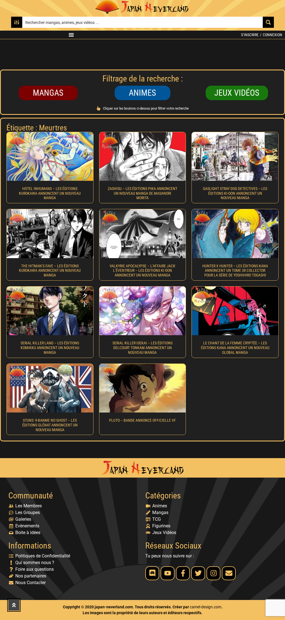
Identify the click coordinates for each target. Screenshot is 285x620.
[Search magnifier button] (268, 22)
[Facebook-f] (183, 573)
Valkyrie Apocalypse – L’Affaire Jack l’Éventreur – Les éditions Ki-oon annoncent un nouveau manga (142, 271)
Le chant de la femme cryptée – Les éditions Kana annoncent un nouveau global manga (235, 348)
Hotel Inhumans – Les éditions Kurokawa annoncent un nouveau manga (50, 193)
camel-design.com (205, 607)
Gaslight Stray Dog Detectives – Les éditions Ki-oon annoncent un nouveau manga (235, 193)
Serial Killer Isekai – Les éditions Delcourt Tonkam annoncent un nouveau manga (142, 348)
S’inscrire (250, 35)
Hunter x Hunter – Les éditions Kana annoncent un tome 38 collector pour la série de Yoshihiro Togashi (235, 271)
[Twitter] (198, 573)
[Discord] (152, 573)
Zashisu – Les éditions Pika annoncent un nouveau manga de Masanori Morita (142, 193)
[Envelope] (229, 573)
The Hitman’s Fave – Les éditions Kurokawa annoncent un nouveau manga (50, 271)
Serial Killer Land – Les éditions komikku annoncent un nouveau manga (50, 348)
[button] (71, 35)
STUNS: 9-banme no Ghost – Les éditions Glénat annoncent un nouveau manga (50, 425)
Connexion (272, 35)
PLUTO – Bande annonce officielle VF (142, 420)
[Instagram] (213, 573)
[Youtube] (168, 573)
